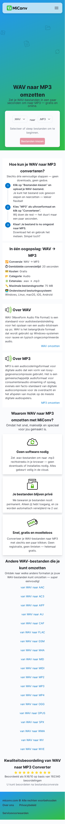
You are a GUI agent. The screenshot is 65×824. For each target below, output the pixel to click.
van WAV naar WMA (32, 731)
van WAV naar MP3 (32, 686)
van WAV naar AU (32, 614)
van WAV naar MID (32, 659)
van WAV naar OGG (32, 704)
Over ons (8, 805)
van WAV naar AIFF (32, 605)
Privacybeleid (27, 805)
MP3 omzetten (50, 402)
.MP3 (42, 119)
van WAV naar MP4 (32, 695)
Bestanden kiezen (32, 141)
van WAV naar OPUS (32, 713)
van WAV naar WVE (32, 749)
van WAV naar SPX (32, 722)
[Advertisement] (32, 48)
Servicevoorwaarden (15, 813)
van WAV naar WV (32, 740)
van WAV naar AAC (32, 587)
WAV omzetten (50, 346)
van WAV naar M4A (32, 650)
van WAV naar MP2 (32, 677)
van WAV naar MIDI (32, 668)
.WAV (17, 119)
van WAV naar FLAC (32, 632)
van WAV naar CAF (32, 623)
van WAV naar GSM (32, 641)
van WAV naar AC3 (32, 596)
